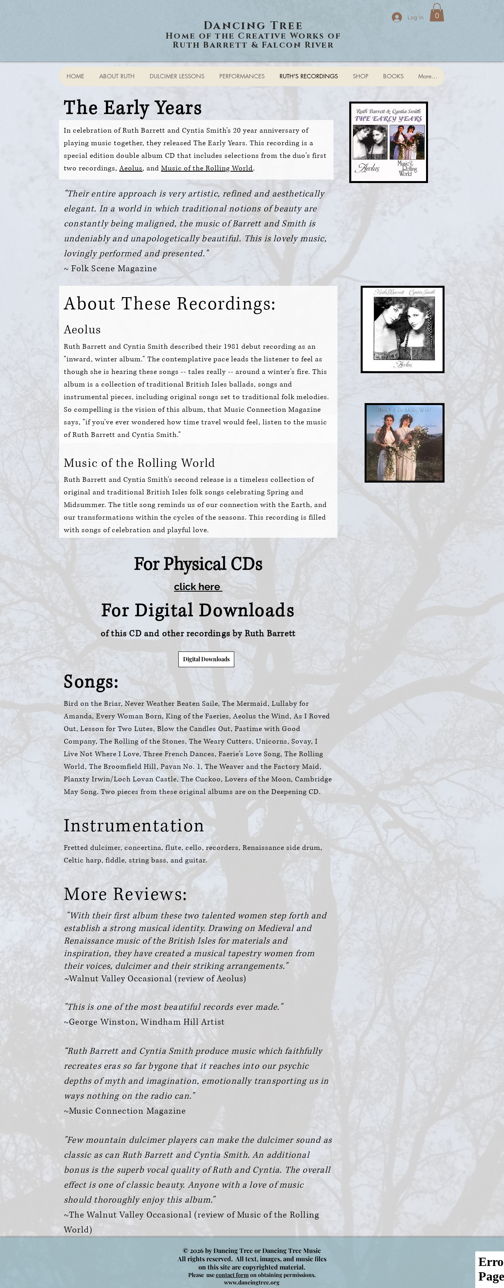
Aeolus (131, 168)
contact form (232, 1275)
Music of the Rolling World (207, 168)
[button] (437, 12)
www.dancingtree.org (252, 1282)
